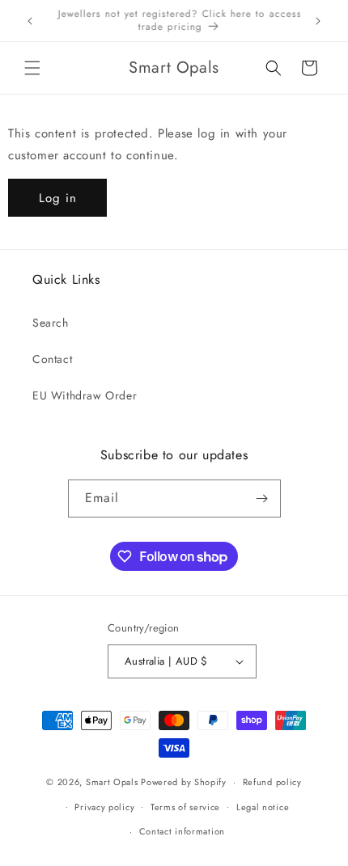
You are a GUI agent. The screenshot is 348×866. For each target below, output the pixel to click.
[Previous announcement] (30, 21)
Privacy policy (104, 807)
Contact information (182, 831)
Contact (52, 359)
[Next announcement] (318, 21)
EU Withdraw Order (84, 395)
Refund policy (272, 781)
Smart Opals (112, 781)
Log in (58, 198)
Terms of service (185, 807)
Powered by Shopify (184, 781)
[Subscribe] (262, 498)
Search (50, 323)
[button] (32, 68)
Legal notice (262, 807)
